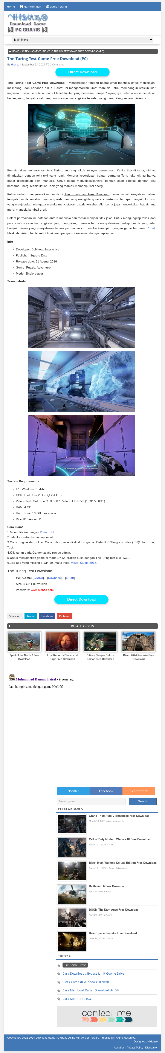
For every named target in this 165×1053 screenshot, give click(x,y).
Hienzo (15, 64)
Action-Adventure (33, 51)
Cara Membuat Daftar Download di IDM (91, 990)
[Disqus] (82, 726)
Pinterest (64, 616)
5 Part (70, 577)
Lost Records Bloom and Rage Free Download (62, 657)
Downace (54, 577)
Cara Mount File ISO (77, 999)
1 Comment (57, 64)
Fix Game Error (75, 965)
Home (11, 6)
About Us (119, 1047)
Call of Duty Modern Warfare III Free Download (120, 839)
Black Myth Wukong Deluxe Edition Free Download (123, 862)
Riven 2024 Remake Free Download (138, 657)
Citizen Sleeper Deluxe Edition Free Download (100, 657)
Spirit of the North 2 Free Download (24, 657)
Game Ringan (32, 6)
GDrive (38, 577)
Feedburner (139, 791)
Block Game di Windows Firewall (86, 982)
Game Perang (58, 6)
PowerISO (47, 532)
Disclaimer (151, 1047)
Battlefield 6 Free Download (107, 886)
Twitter (31, 616)
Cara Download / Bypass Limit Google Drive (93, 973)
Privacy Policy (135, 1047)
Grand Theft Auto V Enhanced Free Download (119, 815)
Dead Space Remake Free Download (113, 933)
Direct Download (82, 72)
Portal (151, 228)
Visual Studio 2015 (83, 562)
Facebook (47, 616)
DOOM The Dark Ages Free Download (114, 909)
